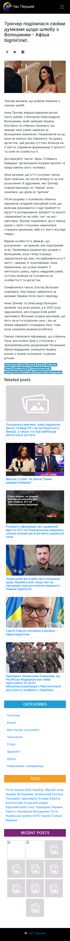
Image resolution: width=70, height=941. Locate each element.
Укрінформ (24, 811)
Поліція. (56, 816)
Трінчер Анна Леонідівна (18, 372)
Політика (13, 715)
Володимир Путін (45, 811)
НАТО (36, 816)
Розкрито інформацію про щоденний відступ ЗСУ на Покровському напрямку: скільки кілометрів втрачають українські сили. (35, 532)
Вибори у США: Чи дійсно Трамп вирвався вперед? (29, 480)
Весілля (31, 364)
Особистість (20, 368)
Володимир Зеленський (34, 794)
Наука (11, 758)
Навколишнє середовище (25, 766)
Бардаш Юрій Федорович (47, 372)
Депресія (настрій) (40, 368)
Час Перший (23, 6)
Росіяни (57, 794)
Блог (22, 364)
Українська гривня (19, 816)
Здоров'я (13, 751)
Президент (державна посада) (27, 798)
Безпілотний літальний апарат (27, 803)
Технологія (14, 737)
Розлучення (11, 364)
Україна (19, 790)
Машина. (12, 820)
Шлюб (8, 368)
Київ (28, 790)
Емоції (41, 364)
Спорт (11, 744)
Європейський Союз (20, 807)
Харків (45, 816)
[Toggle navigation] (62, 6)
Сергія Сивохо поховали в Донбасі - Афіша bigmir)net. (31, 632)
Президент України (49, 807)
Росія (9, 790)
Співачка (51, 364)
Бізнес (11, 722)
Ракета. (11, 811)
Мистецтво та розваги (23, 730)
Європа (55, 798)
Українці (38, 790)
